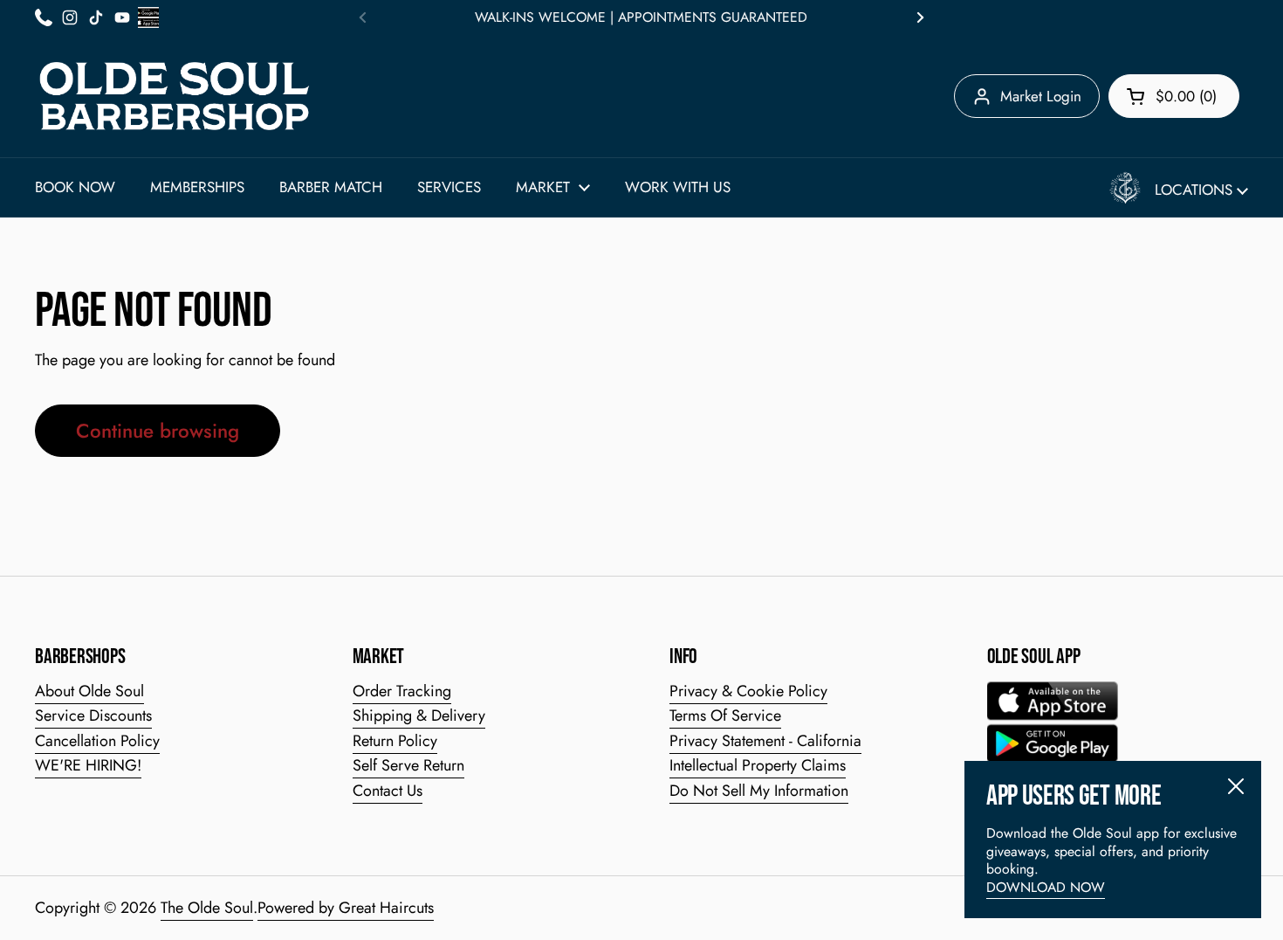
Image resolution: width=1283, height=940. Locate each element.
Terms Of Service (725, 715)
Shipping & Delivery (419, 715)
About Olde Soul (89, 691)
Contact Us (387, 790)
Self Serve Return (408, 765)
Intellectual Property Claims (757, 765)
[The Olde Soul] (174, 96)
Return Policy (395, 740)
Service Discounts (93, 715)
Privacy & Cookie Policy (748, 691)
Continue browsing (157, 431)
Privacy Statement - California (765, 740)
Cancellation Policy (97, 740)
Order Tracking (402, 691)
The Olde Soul (207, 907)
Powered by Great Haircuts (345, 907)
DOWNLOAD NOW (1045, 887)
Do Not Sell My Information (758, 790)
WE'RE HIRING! (88, 765)
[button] (1173, 96)
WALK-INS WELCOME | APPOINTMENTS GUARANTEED (641, 17)
